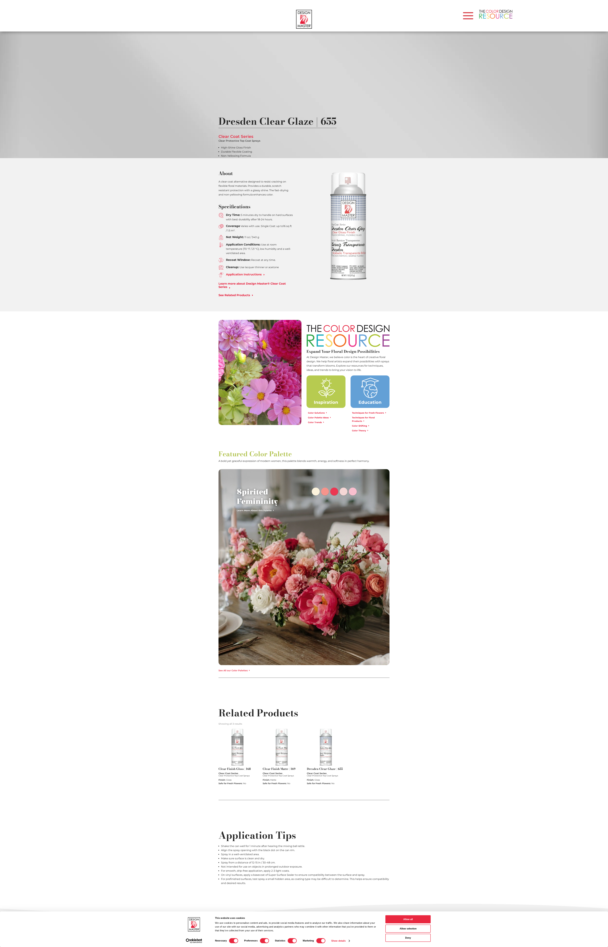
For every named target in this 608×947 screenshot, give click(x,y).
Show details (338, 940)
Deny (408, 937)
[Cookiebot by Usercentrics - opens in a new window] (194, 940)
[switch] (264, 940)
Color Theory (359, 430)
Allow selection (408, 928)
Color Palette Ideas (318, 417)
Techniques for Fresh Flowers (368, 413)
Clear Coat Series (235, 136)
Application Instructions (245, 274)
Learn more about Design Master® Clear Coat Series (252, 285)
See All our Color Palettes (233, 670)
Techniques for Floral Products (363, 419)
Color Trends (315, 422)
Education (370, 402)
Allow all (408, 919)
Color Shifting (359, 426)
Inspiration (326, 402)
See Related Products (234, 295)
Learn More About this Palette (254, 510)
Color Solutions (316, 413)
